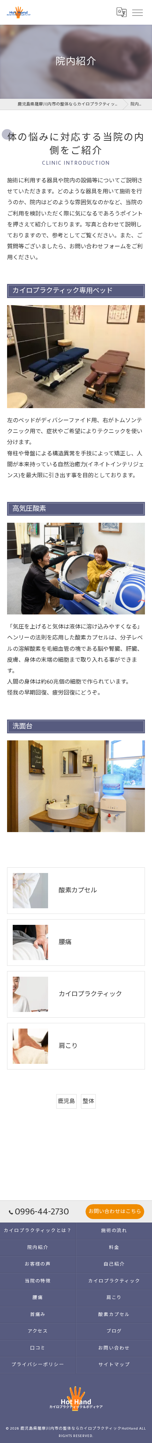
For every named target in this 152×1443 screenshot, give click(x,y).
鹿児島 (66, 1101)
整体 (88, 1101)
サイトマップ (114, 1365)
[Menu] (137, 12)
